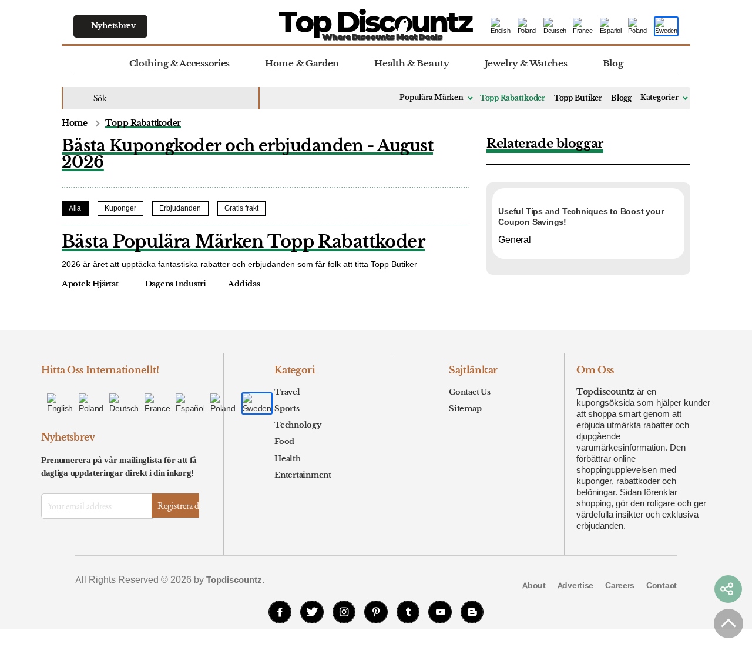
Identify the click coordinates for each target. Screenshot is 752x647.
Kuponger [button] (120, 208)
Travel (287, 392)
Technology (297, 425)
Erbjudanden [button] (180, 208)
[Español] (611, 27)
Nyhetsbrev (113, 26)
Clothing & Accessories (179, 63)
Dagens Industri (175, 284)
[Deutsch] (555, 27)
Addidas (244, 284)
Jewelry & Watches (526, 63)
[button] (728, 589)
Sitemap (465, 408)
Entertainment (302, 475)
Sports (286, 408)
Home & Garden (302, 63)
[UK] (528, 27)
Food (284, 441)
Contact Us (469, 392)
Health (287, 458)
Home (75, 123)
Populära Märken (432, 98)
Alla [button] (75, 208)
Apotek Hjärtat (90, 284)
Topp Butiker (578, 98)
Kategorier (659, 98)
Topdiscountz (605, 391)
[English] (501, 27)
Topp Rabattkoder (512, 98)
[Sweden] (666, 26)
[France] (583, 27)
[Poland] (638, 27)
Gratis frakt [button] (241, 208)
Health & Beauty (411, 63)
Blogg (621, 98)
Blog (613, 63)
